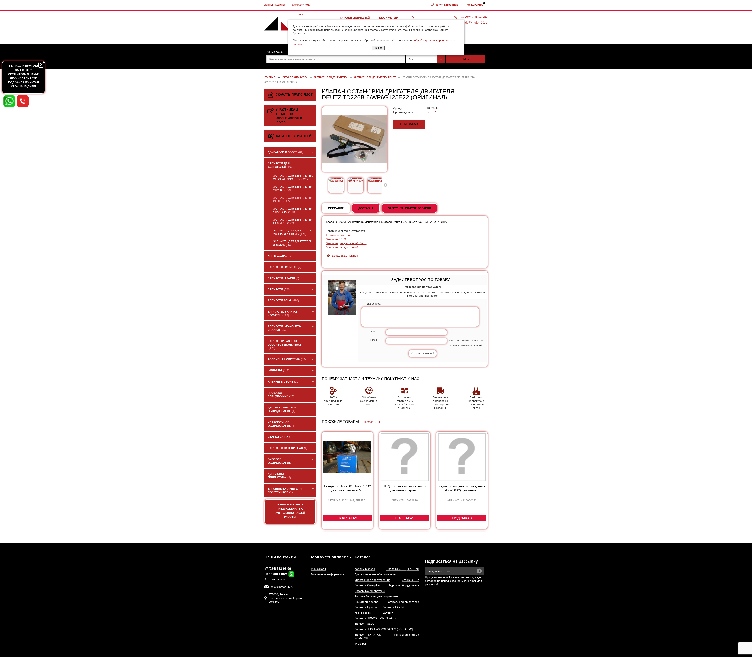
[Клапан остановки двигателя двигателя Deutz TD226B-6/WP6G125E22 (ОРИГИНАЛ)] (336, 185)
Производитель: (403, 112)
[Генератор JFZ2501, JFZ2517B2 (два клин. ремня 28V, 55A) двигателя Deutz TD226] (347, 457)
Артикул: (398, 108)
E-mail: (373, 340)
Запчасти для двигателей (342, 247)
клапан (353, 255)
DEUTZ (431, 112)
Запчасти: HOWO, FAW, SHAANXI (376, 618)
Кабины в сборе (365, 568)
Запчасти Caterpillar (367, 585)
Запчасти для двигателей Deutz (346, 243)
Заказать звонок (274, 579)
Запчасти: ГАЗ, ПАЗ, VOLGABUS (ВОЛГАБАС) (384, 629)
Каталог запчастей (338, 235)
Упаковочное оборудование (372, 579)
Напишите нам (276, 573)
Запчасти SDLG (336, 239)
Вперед (385, 185)
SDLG (344, 255)
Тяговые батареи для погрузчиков (376, 596)
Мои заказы (318, 568)
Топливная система (406, 634)
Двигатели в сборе (366, 601)
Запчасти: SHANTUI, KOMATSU (368, 636)
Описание (336, 208)
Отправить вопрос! (422, 353)
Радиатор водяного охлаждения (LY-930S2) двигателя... (461, 488)
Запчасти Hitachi (393, 607)
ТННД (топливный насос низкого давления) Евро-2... (404, 488)
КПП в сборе (363, 612)
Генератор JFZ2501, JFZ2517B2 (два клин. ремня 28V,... (347, 488)
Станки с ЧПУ (410, 579)
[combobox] (425, 59)
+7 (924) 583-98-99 (277, 568)
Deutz (335, 255)
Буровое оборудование (404, 585)
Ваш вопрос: (374, 303)
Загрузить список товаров (409, 208)
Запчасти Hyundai (366, 607)
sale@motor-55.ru (282, 586)
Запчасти (388, 612)
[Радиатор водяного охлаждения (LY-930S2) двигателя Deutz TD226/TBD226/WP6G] (462, 457)
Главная (269, 77)
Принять (378, 48)
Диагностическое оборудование (375, 574)
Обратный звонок (446, 5)
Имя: (373, 331)
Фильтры (360, 643)
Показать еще (373, 422)
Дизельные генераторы (370, 590)
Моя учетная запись (331, 557)
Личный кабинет (274, 5)
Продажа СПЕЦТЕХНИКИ (402, 568)
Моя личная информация (327, 574)
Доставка (365, 208)
